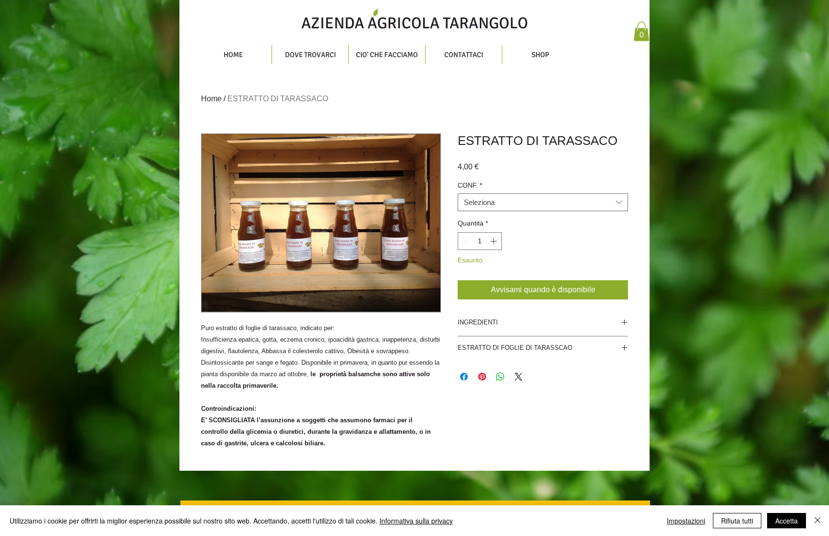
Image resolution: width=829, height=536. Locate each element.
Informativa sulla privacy (416, 520)
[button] (641, 31)
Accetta (786, 520)
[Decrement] (465, 241)
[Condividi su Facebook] (464, 376)
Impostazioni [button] (686, 520)
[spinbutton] (479, 241)
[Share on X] (518, 376)
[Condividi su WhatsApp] (500, 376)
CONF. (470, 185)
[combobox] (543, 202)
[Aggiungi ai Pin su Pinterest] (482, 376)
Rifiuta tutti (737, 520)
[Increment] (494, 241)
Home (211, 99)
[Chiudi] (817, 520)
